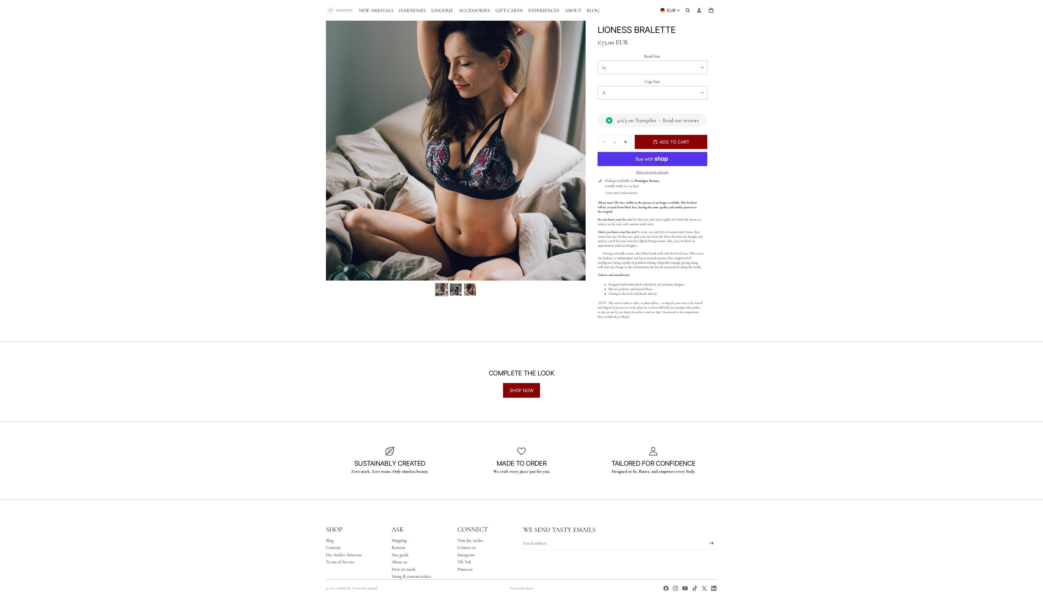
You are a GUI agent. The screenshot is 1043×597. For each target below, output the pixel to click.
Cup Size (652, 81)
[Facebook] (666, 588)
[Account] (699, 10)
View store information (621, 193)
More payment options (652, 172)
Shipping (399, 540)
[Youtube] (685, 588)
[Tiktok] (695, 588)
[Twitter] (704, 588)
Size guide (400, 555)
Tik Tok (464, 562)
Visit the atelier (470, 540)
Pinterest (465, 569)
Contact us (466, 547)
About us (399, 562)
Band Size (652, 56)
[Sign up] (711, 543)
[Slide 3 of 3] (470, 290)
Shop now (521, 390)
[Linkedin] (714, 588)
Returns (398, 547)
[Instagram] (675, 588)
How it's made (404, 569)
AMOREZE (343, 588)
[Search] (688, 10)
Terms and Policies (521, 588)
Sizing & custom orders (411, 576)
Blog (330, 540)
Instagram (465, 555)
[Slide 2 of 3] (456, 290)
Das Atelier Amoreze (344, 555)
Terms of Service (340, 562)
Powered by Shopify (365, 588)
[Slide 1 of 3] (442, 290)
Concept (333, 547)
